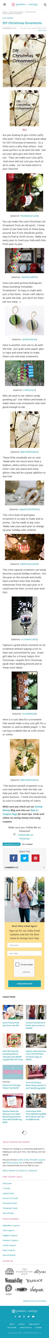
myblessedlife (29, 277)
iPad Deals (7, 1183)
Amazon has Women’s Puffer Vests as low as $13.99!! (35, 1025)
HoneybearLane (29, 215)
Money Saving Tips (14, 1162)
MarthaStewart (29, 451)
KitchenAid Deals (10, 1203)
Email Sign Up (34, 1324)
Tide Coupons (8, 1230)
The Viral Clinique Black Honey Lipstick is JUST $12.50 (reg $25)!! (36, 1085)
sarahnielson (29, 339)
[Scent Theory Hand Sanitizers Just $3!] (13, 1012)
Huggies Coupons (10, 1235)
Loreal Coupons (9, 1245)
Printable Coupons (37, 1159)
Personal (6, 1082)
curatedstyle (29, 713)
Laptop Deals (8, 1193)
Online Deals (23, 1159)
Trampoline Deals (10, 1208)
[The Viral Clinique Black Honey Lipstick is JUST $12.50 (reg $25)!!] (36, 1072)
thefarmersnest (29, 563)
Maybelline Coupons (11, 1225)
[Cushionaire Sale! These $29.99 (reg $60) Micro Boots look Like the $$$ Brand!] (36, 1100)
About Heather (9, 1170)
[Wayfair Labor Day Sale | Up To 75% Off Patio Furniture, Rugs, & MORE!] (36, 1040)
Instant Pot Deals (10, 1198)
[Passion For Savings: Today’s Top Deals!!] (13, 1072)
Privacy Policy (26, 1327)
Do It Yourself (30, 12)
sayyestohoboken (29, 509)
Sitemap (38, 1327)
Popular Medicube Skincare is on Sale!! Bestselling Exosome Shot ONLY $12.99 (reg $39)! (12, 1116)
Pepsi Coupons (9, 1250)
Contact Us (22, 1170)
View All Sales (8, 1213)
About (12, 1324)
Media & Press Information (34, 1301)
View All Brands (9, 1255)
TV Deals (6, 1188)
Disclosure (11, 1327)
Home (5, 12)
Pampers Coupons (10, 1240)
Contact (21, 1324)
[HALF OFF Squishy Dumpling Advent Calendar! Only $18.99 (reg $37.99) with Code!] (13, 1040)
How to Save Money (16, 12)
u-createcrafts (29, 639)
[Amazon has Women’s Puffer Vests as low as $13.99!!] (36, 1012)
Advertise (33, 1170)
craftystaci (29, 389)
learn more (42, 30)
